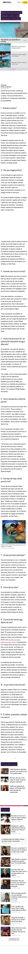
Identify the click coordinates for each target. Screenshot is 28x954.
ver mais (13, 939)
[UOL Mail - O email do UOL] (19, 2)
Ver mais (13, 69)
